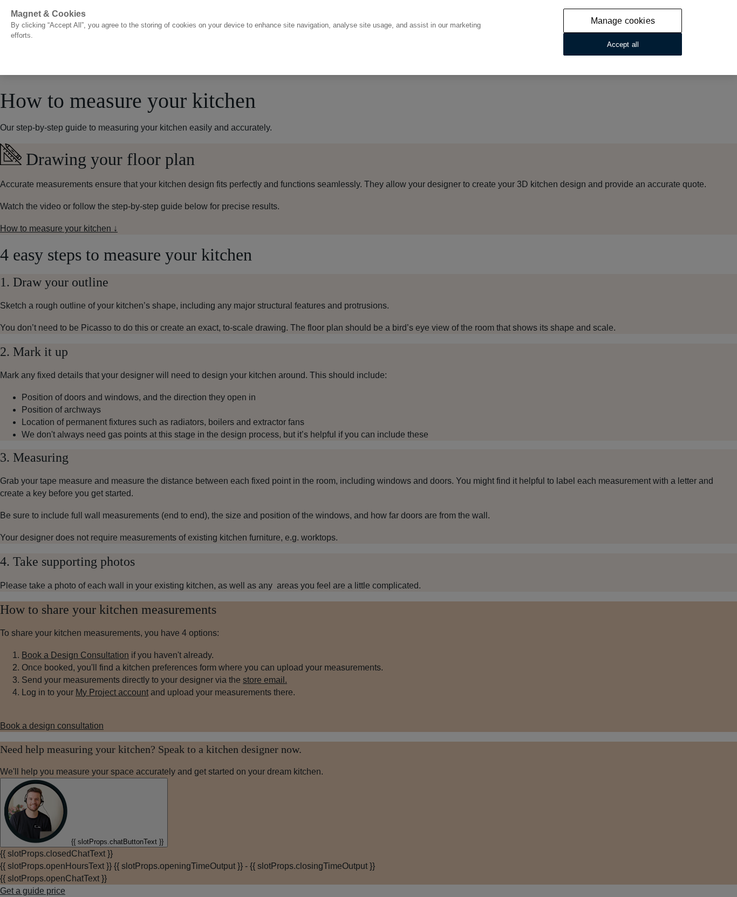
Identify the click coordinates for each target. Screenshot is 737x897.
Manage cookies (623, 20)
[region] (368, 37)
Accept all (623, 44)
